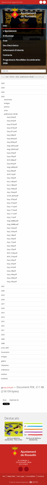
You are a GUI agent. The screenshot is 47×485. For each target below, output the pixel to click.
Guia (5, 40)
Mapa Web (11, 476)
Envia (4, 400)
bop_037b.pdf (8, 387)
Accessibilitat (30, 476)
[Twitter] (44, 2)
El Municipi (8, 35)
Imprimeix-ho (14, 400)
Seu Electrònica (10, 45)
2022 (17, 77)
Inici (5, 25)
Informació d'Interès (13, 50)
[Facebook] (40, 2)
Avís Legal (20, 476)
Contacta (7, 55)
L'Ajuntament (10, 30)
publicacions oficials (27, 77)
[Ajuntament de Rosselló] (23, 13)
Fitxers (12, 77)
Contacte (40, 476)
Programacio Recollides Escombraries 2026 (21, 61)
